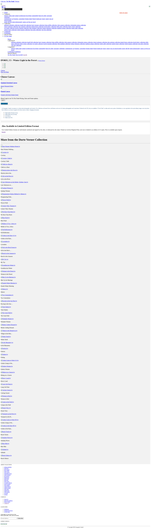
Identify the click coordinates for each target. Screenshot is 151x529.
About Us (6, 499)
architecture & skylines (25, 15)
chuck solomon (7, 475)
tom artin (6, 493)
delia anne (6, 480)
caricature (49, 15)
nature (47, 19)
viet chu (5, 494)
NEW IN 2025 (123, 13)
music (43, 19)
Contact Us (6, 503)
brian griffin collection (51, 25)
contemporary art (9, 19)
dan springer (6, 476)
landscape (39, 19)
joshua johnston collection (49, 28)
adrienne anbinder (8, 467)
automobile (35, 15)
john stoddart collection (35, 28)
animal (17, 15)
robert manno (7, 492)
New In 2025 (19, 55)
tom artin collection (35, 30)
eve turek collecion (9, 28)
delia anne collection (62, 26)
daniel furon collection (37, 26)
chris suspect (7, 472)
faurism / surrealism (19, 19)
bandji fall (6, 468)
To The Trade (8, 36)
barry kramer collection (38, 25)
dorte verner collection (74, 26)
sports (5, 22)
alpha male (12, 15)
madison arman (7, 488)
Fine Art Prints (5, 72)
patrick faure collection (10, 30)
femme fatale (28, 19)
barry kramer (7, 469)
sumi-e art (25, 22)
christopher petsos (8, 473)
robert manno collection (23, 30)
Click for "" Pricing (10, 1)
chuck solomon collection (11, 26)
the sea (30, 22)
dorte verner (6, 481)
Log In (3, 5)
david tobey (6, 479)
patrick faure (6, 490)
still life (10, 22)
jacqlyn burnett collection (22, 28)
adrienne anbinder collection (12, 25)
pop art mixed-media (116, 48)
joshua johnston (7, 486)
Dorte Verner (42, 60)
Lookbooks (7, 31)
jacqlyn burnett (7, 484)
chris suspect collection (63, 25)
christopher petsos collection (78, 25)
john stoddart (7, 485)
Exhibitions (7, 33)
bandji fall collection (25, 25)
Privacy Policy (7, 502)
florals (34, 19)
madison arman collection (64, 28)
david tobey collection (50, 26)
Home (6, 12)
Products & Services (8, 510)
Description (4, 103)
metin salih (6, 489)
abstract (6, 15)
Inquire (4, 132)
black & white (42, 15)
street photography (17, 22)
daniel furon (6, 477)
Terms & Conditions (8, 500)
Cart (4, 7)
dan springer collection (25, 26)
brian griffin (6, 471)
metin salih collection (77, 28)
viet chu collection (46, 30)
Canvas (3, 70)
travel (34, 22)
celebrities (7, 17)
